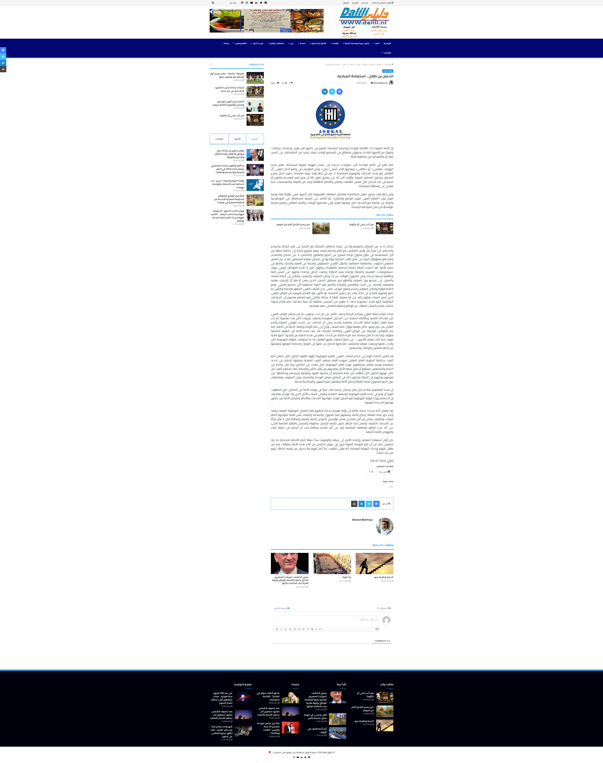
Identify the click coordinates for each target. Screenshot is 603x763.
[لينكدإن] (325, 91)
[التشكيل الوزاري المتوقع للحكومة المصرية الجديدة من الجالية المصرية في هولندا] (255, 200)
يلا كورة (347, 577)
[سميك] (277, 629)
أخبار (377, 43)
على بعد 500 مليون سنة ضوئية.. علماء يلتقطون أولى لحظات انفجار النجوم (221, 698)
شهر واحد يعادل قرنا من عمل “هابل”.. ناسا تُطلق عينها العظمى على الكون (221, 731)
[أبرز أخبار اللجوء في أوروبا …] (337, 733)
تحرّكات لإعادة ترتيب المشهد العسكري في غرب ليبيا (229, 89)
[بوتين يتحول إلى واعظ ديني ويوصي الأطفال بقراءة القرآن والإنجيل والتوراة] (255, 155)
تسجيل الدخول (280, 608)
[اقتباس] (303, 629)
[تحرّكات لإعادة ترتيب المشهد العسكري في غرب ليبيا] (255, 92)
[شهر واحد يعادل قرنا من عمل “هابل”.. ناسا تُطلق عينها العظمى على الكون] (243, 731)
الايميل (346, 3)
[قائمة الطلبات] (294, 629)
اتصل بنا (355, 3)
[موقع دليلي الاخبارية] (364, 22)
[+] (320, 629)
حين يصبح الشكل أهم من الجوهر (293, 224)
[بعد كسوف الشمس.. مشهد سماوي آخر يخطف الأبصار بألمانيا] (290, 712)
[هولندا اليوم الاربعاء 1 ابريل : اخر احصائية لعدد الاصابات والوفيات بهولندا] (255, 185)
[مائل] (281, 629)
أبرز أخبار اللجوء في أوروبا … (317, 730)
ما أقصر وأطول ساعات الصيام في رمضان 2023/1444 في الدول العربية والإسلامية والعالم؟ (227, 169)
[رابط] (312, 629)
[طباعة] (354, 504)
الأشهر (255, 139)
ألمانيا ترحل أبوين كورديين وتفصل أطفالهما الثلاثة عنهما (228, 103)
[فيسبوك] (339, 91)
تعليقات (219, 139)
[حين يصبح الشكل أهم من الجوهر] (321, 228)
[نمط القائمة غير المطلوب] (299, 629)
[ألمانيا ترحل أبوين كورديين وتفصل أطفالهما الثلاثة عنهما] (255, 106)
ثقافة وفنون (241, 43)
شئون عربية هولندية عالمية (357, 43)
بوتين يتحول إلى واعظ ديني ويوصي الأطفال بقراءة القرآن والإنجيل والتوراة (229, 154)
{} (316, 629)
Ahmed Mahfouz (380, 83)
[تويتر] (332, 91)
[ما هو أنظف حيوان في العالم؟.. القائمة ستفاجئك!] (290, 697)
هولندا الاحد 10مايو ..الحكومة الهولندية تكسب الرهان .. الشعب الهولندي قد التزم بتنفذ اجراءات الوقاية (227, 216)
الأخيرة (237, 139)
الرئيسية (387, 43)
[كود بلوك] (308, 629)
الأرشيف (387, 53)
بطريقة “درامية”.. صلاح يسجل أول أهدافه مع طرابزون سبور (227, 75)
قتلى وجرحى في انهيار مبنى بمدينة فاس (315, 716)
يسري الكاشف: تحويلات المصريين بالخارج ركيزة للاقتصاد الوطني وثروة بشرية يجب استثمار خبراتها (290, 580)
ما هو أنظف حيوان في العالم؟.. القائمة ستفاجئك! (268, 696)
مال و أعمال (258, 43)
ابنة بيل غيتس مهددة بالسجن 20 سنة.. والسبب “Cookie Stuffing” (268, 728)
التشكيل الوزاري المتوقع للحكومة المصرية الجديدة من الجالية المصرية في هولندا (229, 199)
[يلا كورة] (332, 563)
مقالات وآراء (361, 64)
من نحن (364, 3)
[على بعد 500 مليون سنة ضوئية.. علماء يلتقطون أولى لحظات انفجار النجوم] (243, 697)
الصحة (302, 43)
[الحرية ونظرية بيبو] (374, 563)
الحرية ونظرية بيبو (383, 577)
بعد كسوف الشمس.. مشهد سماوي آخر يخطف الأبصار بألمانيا (268, 711)
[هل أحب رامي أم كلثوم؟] (384, 228)
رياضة (226, 43)
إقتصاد (335, 43)
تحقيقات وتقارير (277, 43)
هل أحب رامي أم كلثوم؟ (361, 224)
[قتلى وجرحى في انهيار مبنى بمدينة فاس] (337, 719)
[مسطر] (286, 629)
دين (291, 43)
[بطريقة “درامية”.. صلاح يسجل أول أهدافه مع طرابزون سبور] (255, 78)
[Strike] (290, 629)
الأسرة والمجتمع (319, 43)
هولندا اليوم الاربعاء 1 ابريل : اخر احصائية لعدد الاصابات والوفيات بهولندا (227, 184)
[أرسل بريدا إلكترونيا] (372, 83)
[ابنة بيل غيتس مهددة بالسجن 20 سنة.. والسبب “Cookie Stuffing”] (290, 727)
